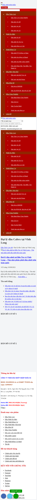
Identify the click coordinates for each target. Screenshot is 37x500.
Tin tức (7, 444)
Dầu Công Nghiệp (11, 430)
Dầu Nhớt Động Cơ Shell (13, 441)
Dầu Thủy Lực (10, 417)
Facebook (8, 470)
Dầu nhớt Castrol (10, 436)
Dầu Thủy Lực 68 (7, 247)
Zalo (6, 478)
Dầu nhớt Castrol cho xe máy (14, 439)
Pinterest (7, 481)
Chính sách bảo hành (12, 456)
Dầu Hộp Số (9, 427)
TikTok (7, 486)
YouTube (8, 475)
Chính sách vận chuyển (12, 453)
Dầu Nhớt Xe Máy (11, 419)
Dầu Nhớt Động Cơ (11, 422)
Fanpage (7, 473)
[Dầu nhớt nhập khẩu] (8, 5)
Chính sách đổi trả (11, 458)
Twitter (7, 483)
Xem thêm (22, 277)
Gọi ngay (4, 7)
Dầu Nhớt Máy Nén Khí (13, 425)
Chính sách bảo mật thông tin (14, 461)
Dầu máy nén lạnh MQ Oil (13, 433)
